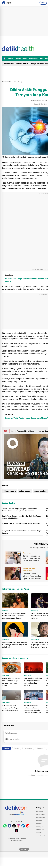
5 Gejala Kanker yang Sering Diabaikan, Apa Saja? (21, 523)
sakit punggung (9, 491)
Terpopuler (9, 64)
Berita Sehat (21, 58)
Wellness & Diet (36, 58)
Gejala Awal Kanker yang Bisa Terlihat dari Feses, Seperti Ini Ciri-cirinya (21, 517)
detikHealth (6, 82)
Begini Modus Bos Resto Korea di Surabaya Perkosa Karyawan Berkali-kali (14, 644)
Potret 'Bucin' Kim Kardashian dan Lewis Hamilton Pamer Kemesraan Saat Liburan (14, 615)
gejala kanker (25, 491)
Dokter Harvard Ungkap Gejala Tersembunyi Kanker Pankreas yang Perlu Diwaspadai (19, 510)
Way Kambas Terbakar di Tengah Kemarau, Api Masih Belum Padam (33, 681)
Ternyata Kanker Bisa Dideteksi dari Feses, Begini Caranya (21, 532)
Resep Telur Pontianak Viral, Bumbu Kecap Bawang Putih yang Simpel (11, 681)
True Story (18, 82)
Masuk (43, 3)
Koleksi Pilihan (22, 64)
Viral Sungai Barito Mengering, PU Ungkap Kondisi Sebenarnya (11, 707)
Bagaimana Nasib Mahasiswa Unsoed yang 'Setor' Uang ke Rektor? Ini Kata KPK (32, 709)
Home (10, 58)
